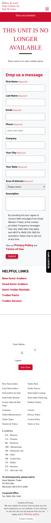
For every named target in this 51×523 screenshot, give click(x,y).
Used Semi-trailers (15, 284)
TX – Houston (11, 466)
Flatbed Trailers (34, 402)
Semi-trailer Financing (37, 397)
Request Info (48, 260)
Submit (12, 256)
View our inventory (26, 15)
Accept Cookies (26, 519)
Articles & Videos (10, 424)
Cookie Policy (34, 419)
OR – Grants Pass (13, 458)
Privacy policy (31, 514)
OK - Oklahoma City (14, 451)
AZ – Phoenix (11, 435)
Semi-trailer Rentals (16, 289)
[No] (47, 511)
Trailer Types (8, 419)
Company (6, 410)
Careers (31, 410)
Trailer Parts (10, 295)
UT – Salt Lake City (14, 470)
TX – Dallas (10, 462)
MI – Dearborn (11, 443)
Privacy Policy (23, 245)
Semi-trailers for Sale (11, 393)
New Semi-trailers (14, 278)
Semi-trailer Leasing (36, 393)
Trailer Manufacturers (11, 414)
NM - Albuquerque (13, 447)
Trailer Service (12, 301)
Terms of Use (15, 249)
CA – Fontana (11, 439)
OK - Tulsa (10, 454)
